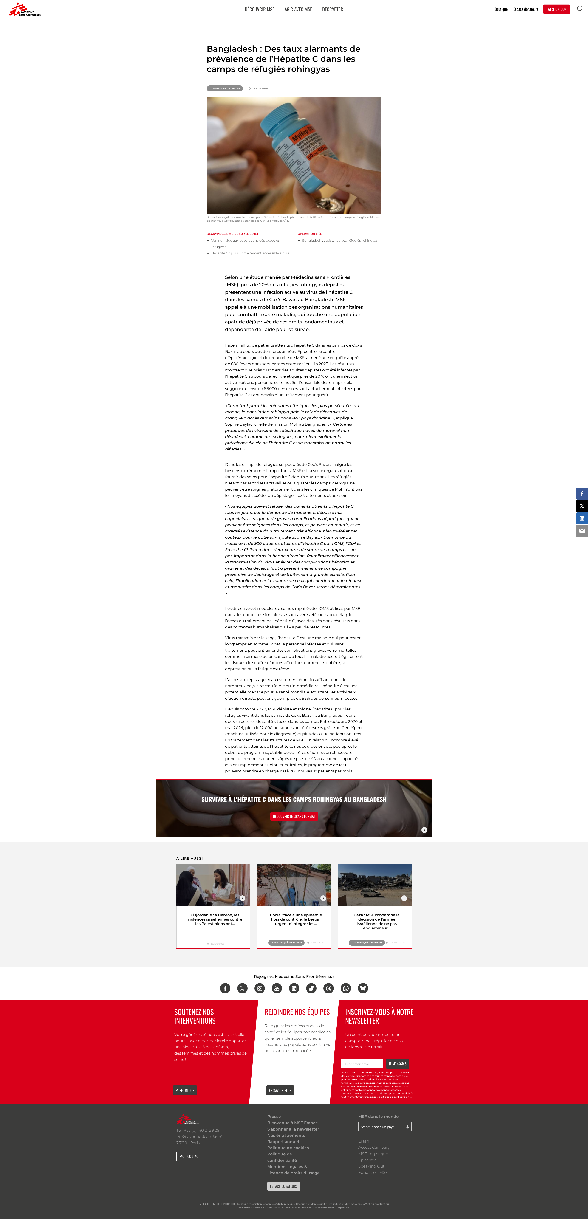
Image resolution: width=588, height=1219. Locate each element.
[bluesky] (363, 988)
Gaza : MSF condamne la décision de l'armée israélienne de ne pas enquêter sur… (377, 921)
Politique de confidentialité (282, 1157)
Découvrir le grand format (294, 816)
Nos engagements (286, 1135)
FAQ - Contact (189, 1156)
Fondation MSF (373, 1172)
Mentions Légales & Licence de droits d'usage (293, 1169)
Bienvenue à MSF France (292, 1122)
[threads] (328, 988)
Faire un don (184, 1090)
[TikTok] (311, 988)
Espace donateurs (526, 8)
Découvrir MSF (259, 9)
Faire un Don (557, 9)
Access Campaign (375, 1147)
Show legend (424, 830)
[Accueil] (24, 9)
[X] (242, 988)
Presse (274, 1116)
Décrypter (332, 9)
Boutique (501, 8)
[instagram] (259, 988)
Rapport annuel (283, 1141)
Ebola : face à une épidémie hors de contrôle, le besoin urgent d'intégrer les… (296, 919)
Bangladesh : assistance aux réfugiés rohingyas (340, 240)
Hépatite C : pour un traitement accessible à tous (250, 253)
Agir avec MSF (298, 9)
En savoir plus (280, 1090)
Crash (363, 1141)
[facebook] (225, 988)
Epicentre (367, 1160)
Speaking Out (371, 1166)
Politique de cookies (288, 1147)
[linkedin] (294, 988)
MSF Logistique (373, 1153)
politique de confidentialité (395, 1097)
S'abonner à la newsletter (293, 1129)
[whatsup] (346, 988)
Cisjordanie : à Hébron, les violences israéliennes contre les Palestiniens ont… (215, 919)
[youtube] (277, 988)
